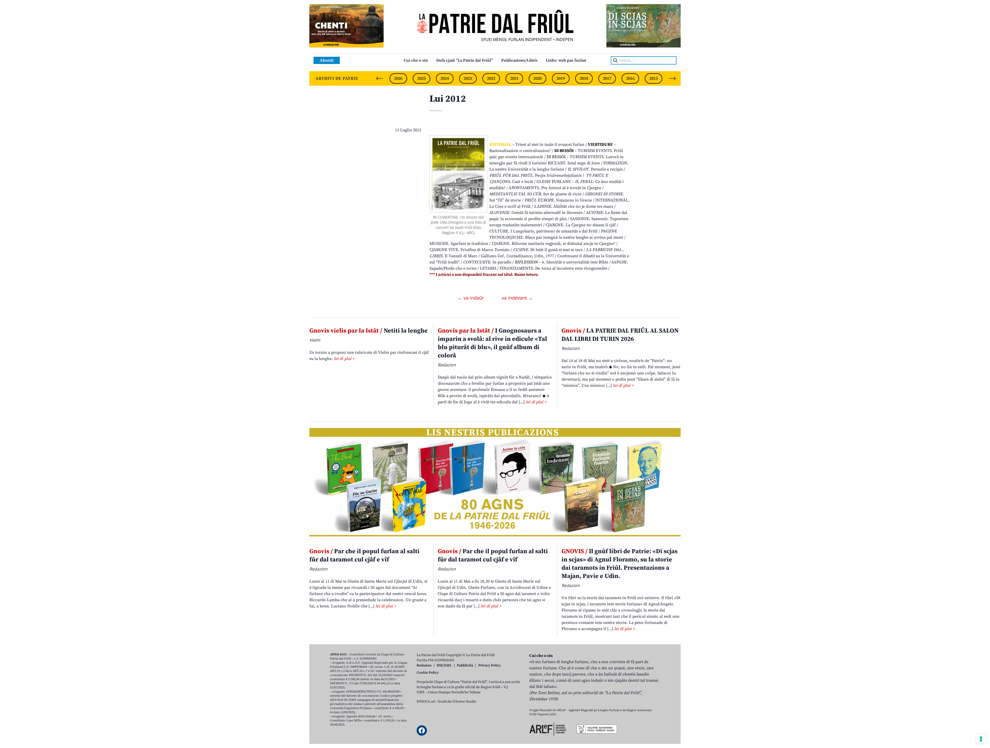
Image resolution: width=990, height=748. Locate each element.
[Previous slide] (379, 78)
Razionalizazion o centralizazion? (520, 150)
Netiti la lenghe (368, 331)
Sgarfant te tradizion (469, 243)
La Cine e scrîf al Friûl (510, 206)
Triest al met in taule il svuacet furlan (549, 144)
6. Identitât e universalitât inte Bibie (575, 262)
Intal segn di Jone (583, 163)
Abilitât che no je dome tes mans (583, 206)
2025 (421, 78)
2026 (398, 78)
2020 (537, 78)
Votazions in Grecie (574, 200)
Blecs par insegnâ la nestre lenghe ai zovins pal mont (574, 237)
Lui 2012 (448, 99)
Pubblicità (465, 665)
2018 (584, 78)
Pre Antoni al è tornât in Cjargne (571, 187)
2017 (607, 78)
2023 (468, 78)
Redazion (424, 665)
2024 (445, 78)
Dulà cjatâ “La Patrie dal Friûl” (464, 60)
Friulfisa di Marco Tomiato (485, 249)
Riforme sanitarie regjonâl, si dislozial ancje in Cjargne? (563, 243)
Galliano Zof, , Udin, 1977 (517, 256)
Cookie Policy (428, 672)
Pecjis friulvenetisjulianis (558, 175)
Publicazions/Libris (519, 60)
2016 (630, 78)
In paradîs (501, 262)
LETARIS (488, 268)
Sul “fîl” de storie (505, 200)
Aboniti (327, 60)
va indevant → (517, 298)
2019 (561, 78)
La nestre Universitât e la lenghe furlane (526, 169)
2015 (653, 78)
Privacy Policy (489, 665)
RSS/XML (444, 665)
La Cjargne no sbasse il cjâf (591, 225)
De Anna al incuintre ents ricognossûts (571, 268)
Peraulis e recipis (607, 169)
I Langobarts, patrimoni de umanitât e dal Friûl (554, 231)
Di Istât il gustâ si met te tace (556, 249)
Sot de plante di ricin (562, 194)
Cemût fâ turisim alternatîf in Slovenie (547, 212)
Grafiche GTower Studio (457, 701)
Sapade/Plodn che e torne (453, 268)
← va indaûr (471, 298)
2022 (491, 78)
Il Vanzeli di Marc (461, 256)
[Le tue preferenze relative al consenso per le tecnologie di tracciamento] (981, 739)
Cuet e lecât (522, 181)
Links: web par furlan (566, 60)
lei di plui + (344, 358)
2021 (514, 78)
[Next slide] (672, 78)
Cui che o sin (416, 60)
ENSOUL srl (426, 701)
